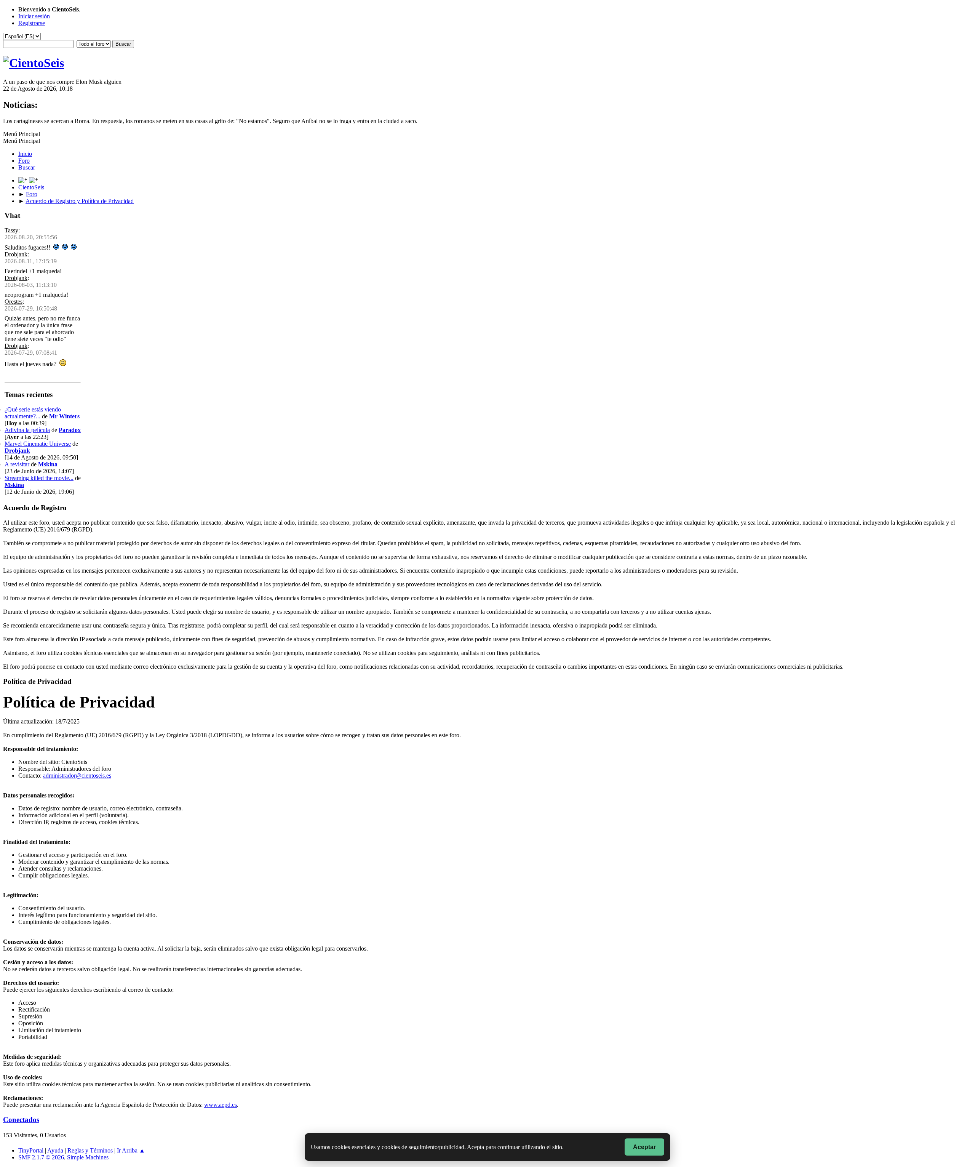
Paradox (70, 430)
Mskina (48, 464)
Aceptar (644, 1147)
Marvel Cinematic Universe (38, 443)
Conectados (21, 1120)
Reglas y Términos (90, 1150)
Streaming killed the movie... (39, 478)
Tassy (11, 230)
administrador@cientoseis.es (77, 775)
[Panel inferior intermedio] (33, 180)
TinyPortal (30, 1150)
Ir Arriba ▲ (131, 1150)
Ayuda (55, 1150)
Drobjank (16, 254)
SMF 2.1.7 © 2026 (41, 1157)
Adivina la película (27, 430)
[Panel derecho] (23, 180)
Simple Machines (88, 1157)
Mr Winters (64, 416)
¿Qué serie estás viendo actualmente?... (33, 412)
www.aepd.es (220, 1104)
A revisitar (17, 464)
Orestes (13, 301)
